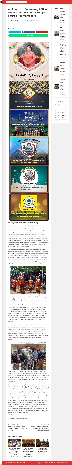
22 (62, 115)
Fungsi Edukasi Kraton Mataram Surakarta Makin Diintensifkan (42, 450)
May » (59, 120)
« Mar (55, 120)
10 (65, 110)
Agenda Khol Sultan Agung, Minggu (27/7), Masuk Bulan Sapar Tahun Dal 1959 (14, 451)
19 (57, 115)
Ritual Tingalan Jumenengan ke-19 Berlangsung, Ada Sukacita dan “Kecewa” (28, 451)
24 (65, 115)
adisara (12, 418)
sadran (26, 418)
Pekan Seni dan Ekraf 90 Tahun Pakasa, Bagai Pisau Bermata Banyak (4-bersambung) (63, 49)
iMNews (12, 20)
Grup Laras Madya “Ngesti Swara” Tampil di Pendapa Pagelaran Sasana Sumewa (62, 85)
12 (57, 112)
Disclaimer (54, 462)
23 (63, 115)
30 (63, 117)
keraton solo (21, 418)
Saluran (40, 463)
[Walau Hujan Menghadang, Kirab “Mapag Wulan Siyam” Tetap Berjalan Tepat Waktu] (56, 17)
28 (60, 117)
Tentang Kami (41, 462)
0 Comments (62, 22)
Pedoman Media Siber (62, 462)
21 (60, 115)
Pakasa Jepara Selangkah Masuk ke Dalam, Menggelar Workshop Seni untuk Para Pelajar (63, 31)
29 (62, 117)
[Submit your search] (25, 2)
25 (55, 117)
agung (16, 418)
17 (65, 112)
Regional (29, 20)
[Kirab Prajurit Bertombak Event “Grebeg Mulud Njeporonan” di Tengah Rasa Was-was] (56, 68)
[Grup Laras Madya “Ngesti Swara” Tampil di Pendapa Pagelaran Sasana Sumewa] (56, 86)
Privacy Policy (48, 462)
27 (58, 117)
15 (62, 112)
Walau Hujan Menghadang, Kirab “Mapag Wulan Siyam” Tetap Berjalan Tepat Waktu (63, 16)
